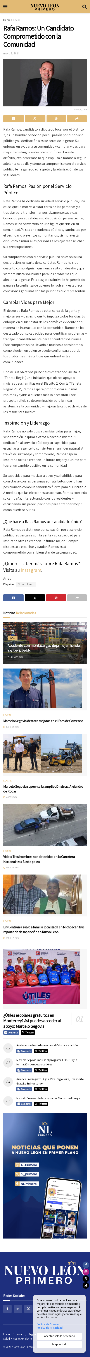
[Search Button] (84, 6)
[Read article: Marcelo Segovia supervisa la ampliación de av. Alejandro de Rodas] (45, 755)
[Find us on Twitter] (28, 1309)
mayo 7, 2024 (11, 53)
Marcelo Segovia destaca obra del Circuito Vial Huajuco (49, 1098)
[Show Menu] (5, 6)
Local (16, 20)
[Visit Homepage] (45, 6)
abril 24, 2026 (12, 867)
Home (6, 20)
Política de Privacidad (49, 1328)
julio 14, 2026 (12, 727)
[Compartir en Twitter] (35, 118)
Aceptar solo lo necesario (59, 1336)
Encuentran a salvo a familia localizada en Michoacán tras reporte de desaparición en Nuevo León (44, 929)
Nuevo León (26, 584)
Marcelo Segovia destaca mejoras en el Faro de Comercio (43, 721)
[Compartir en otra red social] (77, 118)
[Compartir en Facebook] (13, 118)
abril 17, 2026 (12, 938)
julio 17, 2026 (16, 657)
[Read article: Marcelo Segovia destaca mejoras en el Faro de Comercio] (45, 689)
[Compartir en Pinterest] (56, 118)
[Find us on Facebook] (7, 1309)
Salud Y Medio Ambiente (17, 1339)
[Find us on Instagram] (18, 1309)
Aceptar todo (59, 1344)
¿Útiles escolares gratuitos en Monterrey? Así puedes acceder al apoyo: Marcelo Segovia (32, 1020)
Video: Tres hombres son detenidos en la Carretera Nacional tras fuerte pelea (39, 859)
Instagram (31, 570)
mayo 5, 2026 (11, 797)
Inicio (6, 1334)
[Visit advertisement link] (45, 1176)
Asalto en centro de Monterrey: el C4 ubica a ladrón (47, 1045)
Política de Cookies (48, 1324)
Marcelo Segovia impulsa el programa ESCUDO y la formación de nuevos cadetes (46, 1062)
